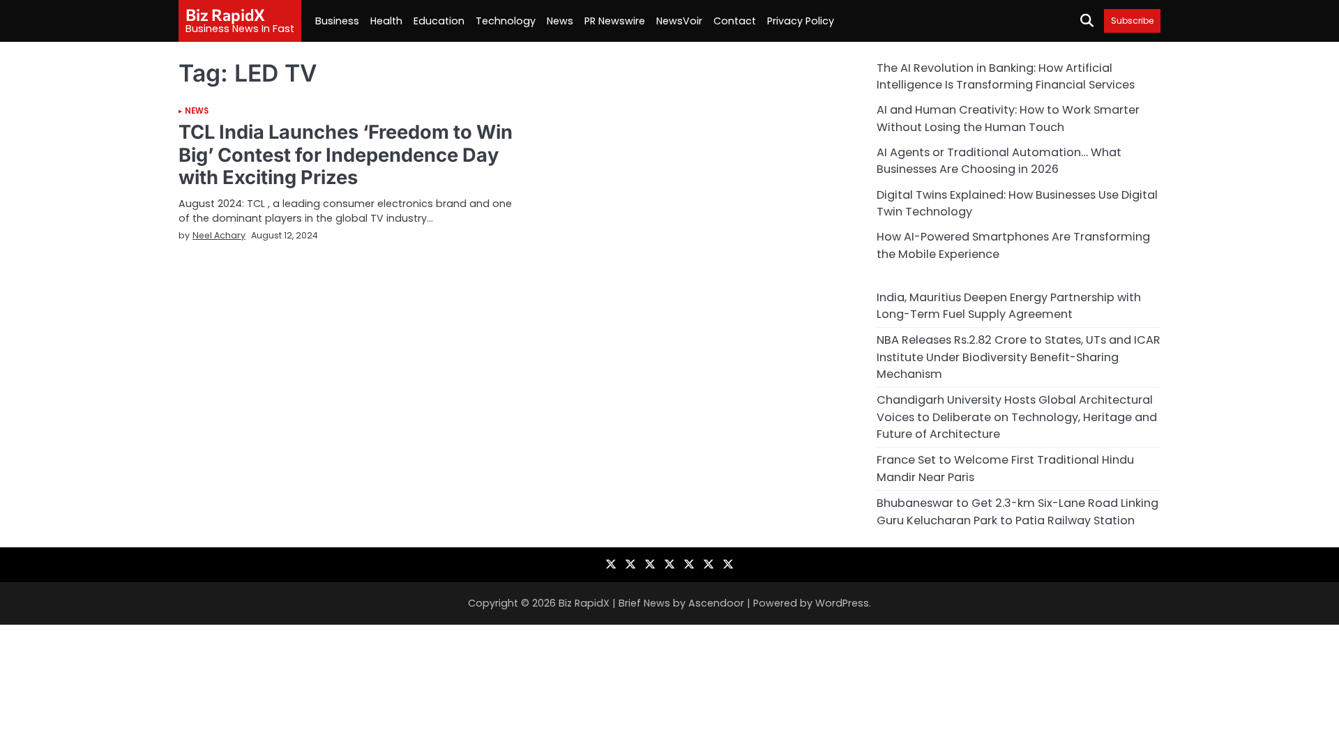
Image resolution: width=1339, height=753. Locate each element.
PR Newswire (614, 21)
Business (337, 21)
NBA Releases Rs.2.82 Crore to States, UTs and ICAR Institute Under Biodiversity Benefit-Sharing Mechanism (1018, 357)
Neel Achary (218, 235)
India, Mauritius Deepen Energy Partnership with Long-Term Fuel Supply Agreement (1009, 305)
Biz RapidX (225, 14)
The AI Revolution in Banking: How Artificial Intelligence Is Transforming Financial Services (1006, 76)
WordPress (842, 603)
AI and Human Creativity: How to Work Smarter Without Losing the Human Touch (1008, 118)
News (560, 21)
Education (439, 21)
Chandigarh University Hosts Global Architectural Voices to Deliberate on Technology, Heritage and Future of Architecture (1017, 417)
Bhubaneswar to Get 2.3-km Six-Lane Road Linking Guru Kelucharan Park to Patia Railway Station (1017, 511)
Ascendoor (716, 603)
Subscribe (1132, 20)
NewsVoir (679, 21)
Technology (506, 21)
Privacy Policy (800, 21)
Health (386, 21)
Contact (734, 21)
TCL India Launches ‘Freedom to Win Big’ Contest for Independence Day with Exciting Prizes (346, 155)
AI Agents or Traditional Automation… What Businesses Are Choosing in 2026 (999, 160)
